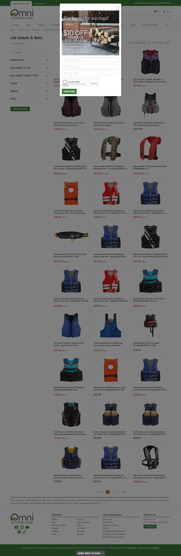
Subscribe (69, 91)
